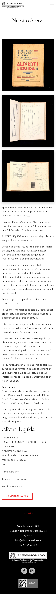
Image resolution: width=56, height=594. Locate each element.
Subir (30, 513)
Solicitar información (17, 496)
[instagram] (32, 571)
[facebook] (24, 571)
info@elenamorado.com (28, 540)
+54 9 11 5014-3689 (28, 545)
